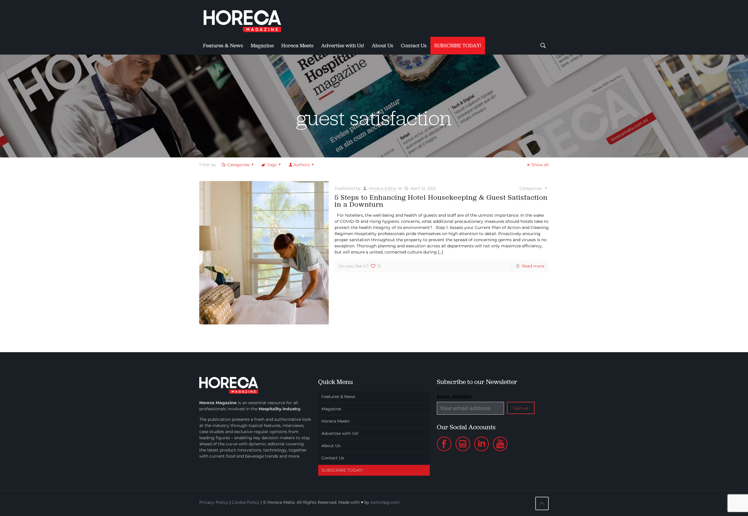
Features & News (338, 396)
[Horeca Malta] (247, 18)
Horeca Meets (335, 421)
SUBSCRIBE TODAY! (342, 470)
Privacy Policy (213, 502)
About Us (330, 445)
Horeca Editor (383, 188)
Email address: (454, 397)
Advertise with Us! (340, 433)
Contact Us (332, 458)
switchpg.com (385, 502)
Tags (272, 164)
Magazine (331, 408)
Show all (540, 164)
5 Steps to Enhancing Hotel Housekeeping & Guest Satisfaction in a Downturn (441, 201)
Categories (238, 164)
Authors (301, 164)
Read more (533, 266)
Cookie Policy (245, 502)
